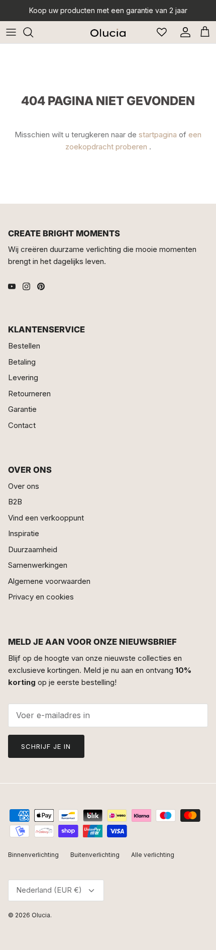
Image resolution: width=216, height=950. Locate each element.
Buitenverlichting (95, 854)
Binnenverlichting (33, 854)
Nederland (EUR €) (49, 890)
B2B (15, 501)
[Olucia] (108, 32)
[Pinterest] (41, 286)
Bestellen (24, 346)
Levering (23, 377)
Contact (22, 425)
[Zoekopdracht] (33, 32)
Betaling (22, 362)
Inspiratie (23, 533)
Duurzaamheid (32, 549)
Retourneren (29, 393)
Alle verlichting (152, 854)
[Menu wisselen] (11, 32)
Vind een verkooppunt (46, 518)
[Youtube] (12, 286)
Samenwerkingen (37, 565)
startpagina (158, 134)
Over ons (23, 486)
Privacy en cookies (41, 596)
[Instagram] (26, 286)
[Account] (183, 32)
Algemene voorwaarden (49, 581)
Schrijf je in (46, 746)
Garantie (22, 409)
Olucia (41, 915)
